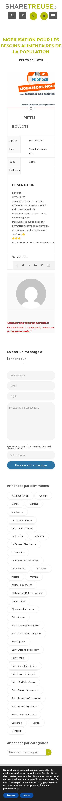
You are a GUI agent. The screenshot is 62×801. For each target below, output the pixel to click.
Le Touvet (41, 568)
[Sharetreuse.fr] (31, 6)
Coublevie (17, 511)
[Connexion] (22, 15)
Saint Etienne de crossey (25, 649)
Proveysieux (18, 600)
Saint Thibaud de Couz (24, 714)
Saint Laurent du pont (23, 673)
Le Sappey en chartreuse (25, 560)
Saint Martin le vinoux (23, 682)
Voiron (36, 722)
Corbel (15, 503)
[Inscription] (12, 15)
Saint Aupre (18, 617)
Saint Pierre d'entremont (25, 690)
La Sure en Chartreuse (24, 544)
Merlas (15, 576)
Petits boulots (31, 60)
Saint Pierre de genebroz (25, 706)
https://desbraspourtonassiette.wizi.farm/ (34, 242)
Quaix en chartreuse (23, 609)
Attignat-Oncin (20, 495)
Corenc (34, 503)
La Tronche (18, 552)
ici (18, 788)
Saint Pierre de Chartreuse (26, 698)
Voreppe (16, 730)
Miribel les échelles (22, 584)
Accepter (11, 795)
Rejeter (26, 795)
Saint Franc (18, 657)
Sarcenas (17, 722)
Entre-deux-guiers (22, 519)
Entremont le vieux (22, 528)
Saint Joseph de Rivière (24, 665)
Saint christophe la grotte (25, 625)
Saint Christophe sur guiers (26, 633)
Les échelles (18, 568)
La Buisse (39, 536)
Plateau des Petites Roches (27, 592)
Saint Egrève (18, 641)
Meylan (34, 576)
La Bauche (17, 536)
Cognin (43, 495)
